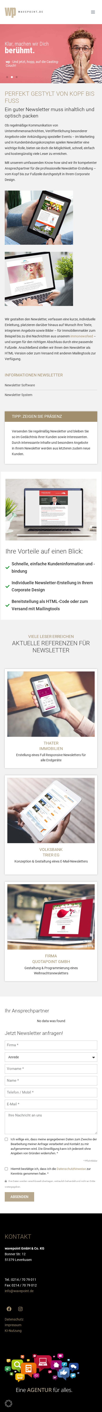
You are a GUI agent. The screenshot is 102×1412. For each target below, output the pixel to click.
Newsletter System (18, 395)
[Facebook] (9, 1309)
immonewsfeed (81, 336)
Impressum (13, 1325)
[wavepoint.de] (24, 13)
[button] (7, 77)
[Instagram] (20, 1309)
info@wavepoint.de (19, 1291)
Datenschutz (14, 1319)
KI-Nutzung (13, 1331)
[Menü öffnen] (92, 12)
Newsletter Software (20, 385)
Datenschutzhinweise (71, 1169)
